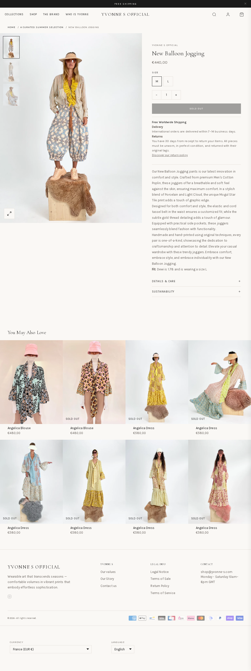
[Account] (228, 14)
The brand (51, 14)
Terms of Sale (161, 579)
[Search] (214, 14)
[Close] (245, 4)
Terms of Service (163, 593)
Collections (14, 14)
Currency (16, 642)
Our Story (107, 579)
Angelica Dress (143, 428)
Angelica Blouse (19, 428)
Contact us (108, 586)
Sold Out (196, 108)
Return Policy (160, 586)
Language (118, 642)
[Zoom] (9, 213)
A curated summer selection (41, 27)
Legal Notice (160, 572)
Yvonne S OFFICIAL (34, 567)
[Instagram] (10, 597)
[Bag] (241, 14)
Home (11, 27)
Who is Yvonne (77, 14)
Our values (108, 572)
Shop (33, 14)
